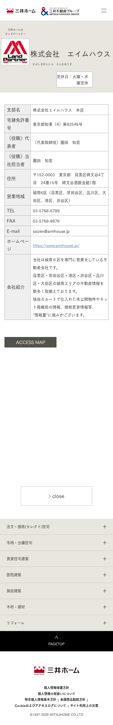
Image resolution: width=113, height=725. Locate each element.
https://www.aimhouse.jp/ (56, 245)
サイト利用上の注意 (84, 705)
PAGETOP (56, 643)
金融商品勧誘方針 (72, 699)
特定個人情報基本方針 (40, 699)
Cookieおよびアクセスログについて (40, 705)
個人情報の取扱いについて (56, 693)
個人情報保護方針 (56, 687)
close (58, 496)
